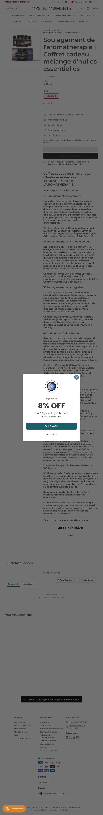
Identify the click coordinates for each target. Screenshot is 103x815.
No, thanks (51, 434)
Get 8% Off (51, 426)
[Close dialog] (76, 377)
